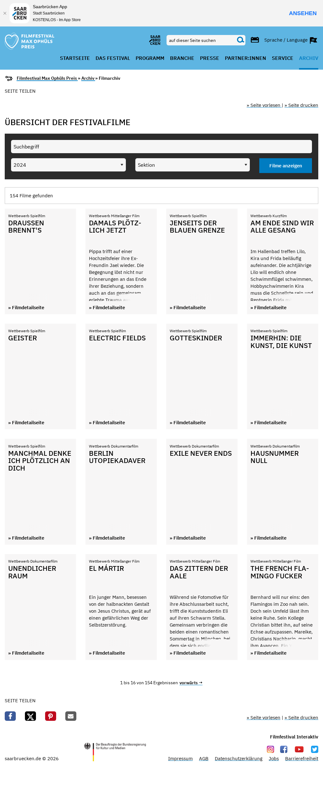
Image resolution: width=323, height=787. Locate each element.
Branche (182, 58)
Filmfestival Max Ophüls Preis (47, 78)
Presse (209, 58)
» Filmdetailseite (26, 307)
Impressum (180, 758)
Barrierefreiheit (301, 758)
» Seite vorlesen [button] (264, 105)
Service (282, 58)
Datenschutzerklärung (238, 758)
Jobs (274, 758)
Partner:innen (245, 58)
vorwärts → (191, 683)
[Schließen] (5, 13)
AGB (203, 758)
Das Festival (113, 58)
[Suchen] (240, 40)
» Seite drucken (301, 105)
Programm (150, 58)
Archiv (308, 58)
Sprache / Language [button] (286, 40)
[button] (10, 716)
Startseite (75, 58)
